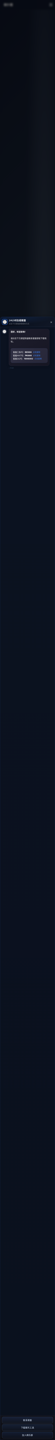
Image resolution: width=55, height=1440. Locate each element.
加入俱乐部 (27, 1435)
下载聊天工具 (27, 1427)
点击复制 (36, 352)
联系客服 (27, 1420)
